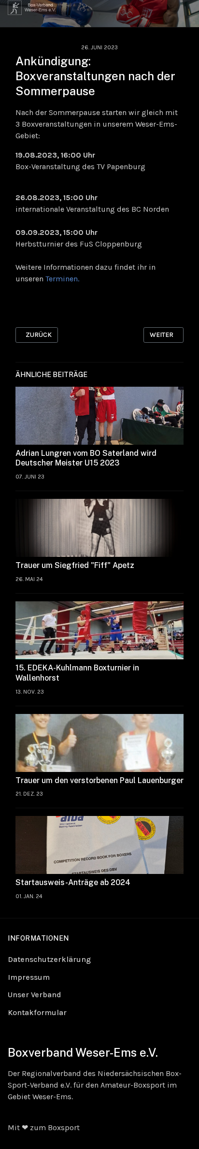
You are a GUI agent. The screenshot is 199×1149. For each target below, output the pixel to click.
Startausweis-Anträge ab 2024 (72, 882)
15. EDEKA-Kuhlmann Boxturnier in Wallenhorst (77, 673)
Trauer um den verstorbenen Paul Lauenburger (99, 780)
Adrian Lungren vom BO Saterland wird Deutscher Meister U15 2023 (85, 458)
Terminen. (62, 278)
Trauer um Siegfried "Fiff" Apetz (74, 565)
